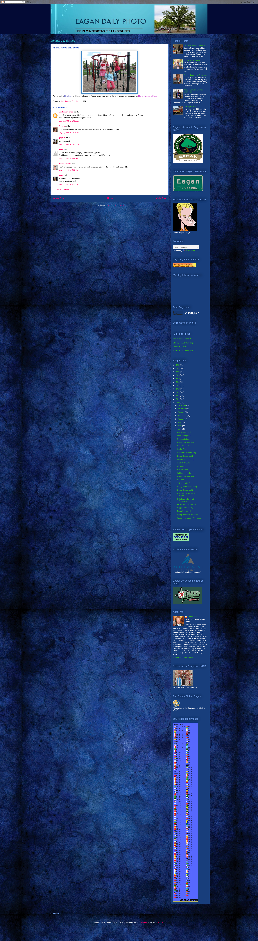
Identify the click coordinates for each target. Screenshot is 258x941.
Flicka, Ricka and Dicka (186, 504)
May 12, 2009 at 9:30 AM (68, 170)
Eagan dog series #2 (185, 456)
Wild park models (184, 473)
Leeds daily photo (66, 112)
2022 (178, 368)
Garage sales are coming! (187, 487)
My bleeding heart (184, 436)
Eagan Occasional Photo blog (195, 75)
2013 (178, 389)
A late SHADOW (183, 463)
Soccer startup (183, 439)
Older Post (161, 198)
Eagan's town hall (184, 511)
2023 (178, 365)
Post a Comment (62, 189)
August (181, 419)
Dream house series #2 (186, 442)
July (180, 422)
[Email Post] (84, 101)
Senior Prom (182, 449)
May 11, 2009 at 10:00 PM (69, 144)
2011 (178, 396)
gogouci (62, 138)
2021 (178, 372)
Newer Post (58, 198)
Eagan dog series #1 (185, 490)
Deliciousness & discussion (194, 45)
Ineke (61, 149)
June (180, 426)
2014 (178, 385)
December (182, 405)
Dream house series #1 (186, 476)
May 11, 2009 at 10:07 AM (69, 121)
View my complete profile (183, 657)
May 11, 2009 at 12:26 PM (69, 133)
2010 (178, 399)
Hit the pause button (192, 60)
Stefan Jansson (65, 164)
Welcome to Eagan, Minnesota (189, 518)
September (182, 416)
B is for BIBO (182, 470)
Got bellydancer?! (184, 432)
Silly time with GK (184, 483)
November (182, 409)
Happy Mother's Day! (185, 508)
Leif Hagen (192, 617)
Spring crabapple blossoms (187, 515)
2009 (178, 402)
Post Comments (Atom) (115, 205)
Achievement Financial (182, 339)
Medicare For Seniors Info (183, 351)
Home (110, 198)
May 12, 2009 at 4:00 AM (68, 158)
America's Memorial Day (186, 453)
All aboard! (181, 466)
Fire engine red (190, 107)
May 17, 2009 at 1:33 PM (68, 184)
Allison (62, 126)
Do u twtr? (181, 480)
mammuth (143, 922)
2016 (178, 382)
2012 (178, 392)
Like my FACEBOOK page (183, 343)
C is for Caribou (183, 446)
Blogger (160, 922)
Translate (191, 251)
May (180, 429)
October (181, 412)
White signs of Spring (185, 459)
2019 (178, 379)
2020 (178, 375)
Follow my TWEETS (181, 347)
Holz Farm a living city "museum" (186, 500)
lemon (61, 175)
